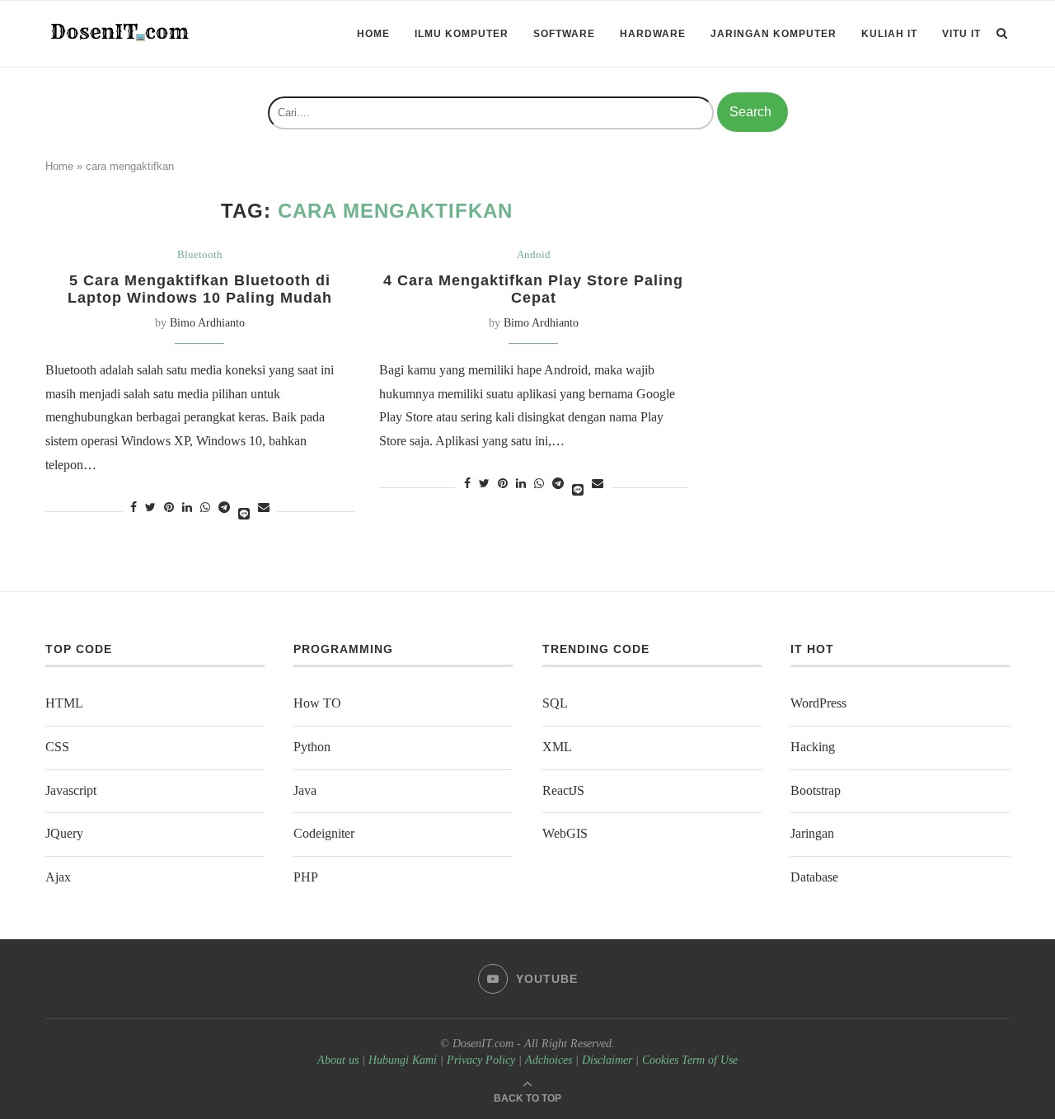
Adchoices (548, 1060)
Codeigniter (323, 833)
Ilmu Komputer (462, 34)
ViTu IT (961, 34)
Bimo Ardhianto (207, 323)
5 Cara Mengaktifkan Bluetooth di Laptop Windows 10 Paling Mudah (200, 289)
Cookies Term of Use (690, 1060)
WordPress (818, 703)
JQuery (64, 833)
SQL (555, 703)
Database (814, 877)
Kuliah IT (889, 34)
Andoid (534, 254)
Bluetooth (200, 254)
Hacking (812, 747)
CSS (57, 747)
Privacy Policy (481, 1060)
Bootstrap (815, 790)
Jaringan (812, 833)
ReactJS (563, 790)
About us (338, 1060)
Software (564, 34)
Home (373, 34)
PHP (305, 877)
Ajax (58, 877)
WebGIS (565, 833)
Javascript (70, 790)
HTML (64, 703)
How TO (317, 703)
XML (557, 747)
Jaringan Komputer (773, 34)
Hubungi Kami (402, 1060)
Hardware (653, 34)
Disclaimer (607, 1060)
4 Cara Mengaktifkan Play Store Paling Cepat (533, 289)
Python (312, 747)
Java (304, 790)
